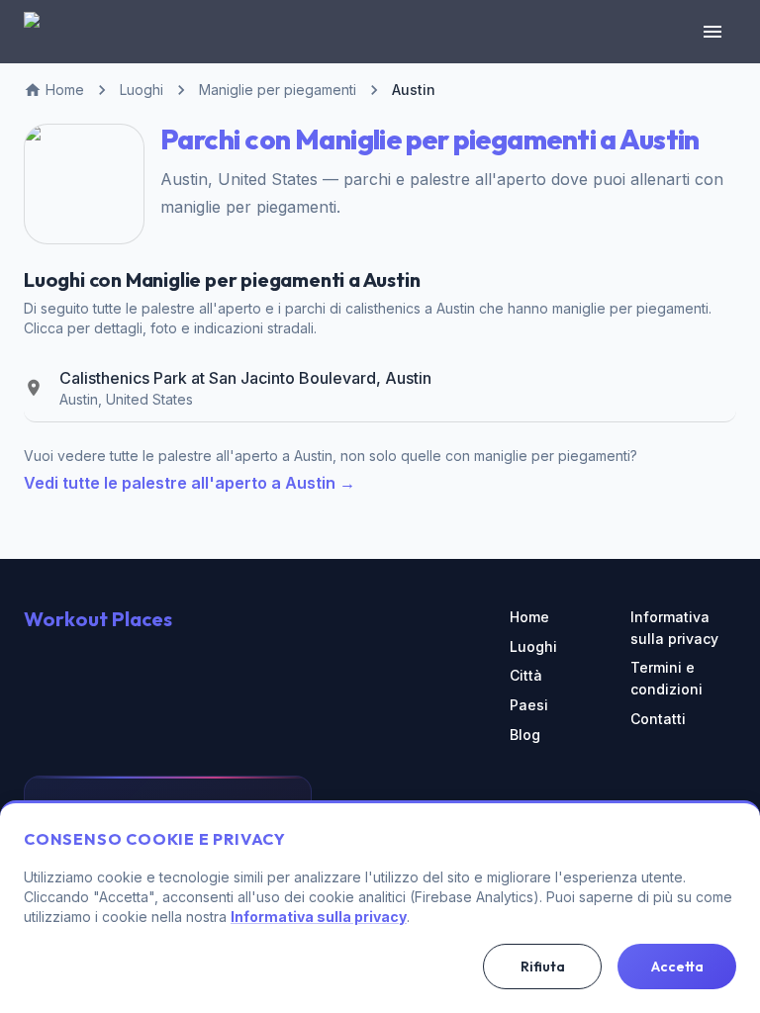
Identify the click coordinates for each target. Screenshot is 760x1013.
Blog (525, 734)
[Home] (43, 31)
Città (526, 675)
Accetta (677, 966)
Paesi (529, 704)
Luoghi (533, 646)
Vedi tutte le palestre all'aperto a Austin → (189, 483)
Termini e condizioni (666, 678)
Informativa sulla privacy (674, 627)
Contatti (658, 718)
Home (529, 616)
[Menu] (712, 31)
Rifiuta (543, 966)
